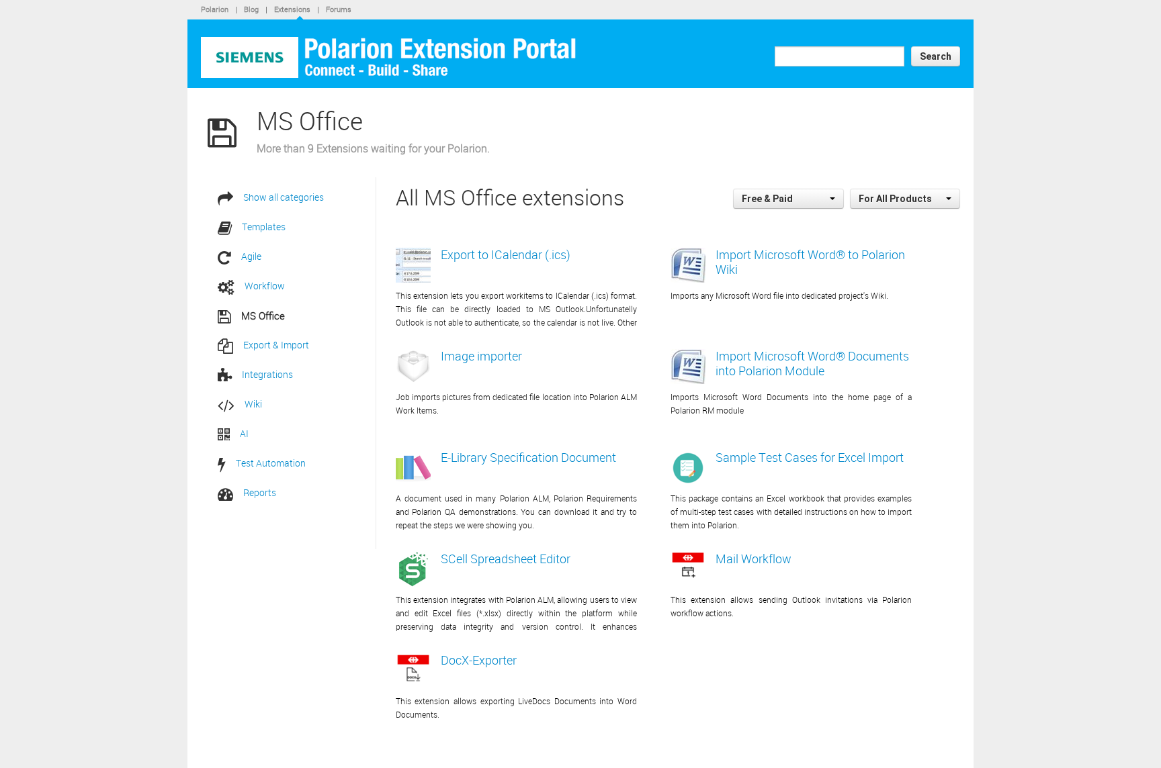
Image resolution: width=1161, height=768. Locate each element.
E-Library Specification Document (528, 457)
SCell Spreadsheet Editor (505, 558)
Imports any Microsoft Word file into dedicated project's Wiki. (779, 295)
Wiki (253, 403)
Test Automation (271, 463)
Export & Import (276, 344)
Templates (264, 226)
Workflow (265, 285)
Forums (338, 9)
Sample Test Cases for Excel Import (810, 457)
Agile (251, 256)
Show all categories (283, 197)
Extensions (292, 9)
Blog (251, 9)
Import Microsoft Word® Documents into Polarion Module (812, 363)
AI (244, 433)
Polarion (214, 9)
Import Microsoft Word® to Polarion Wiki (810, 261)
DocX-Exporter (479, 660)
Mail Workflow (753, 558)
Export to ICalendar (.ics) (505, 254)
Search (935, 56)
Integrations (267, 374)
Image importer (481, 356)
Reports (259, 492)
